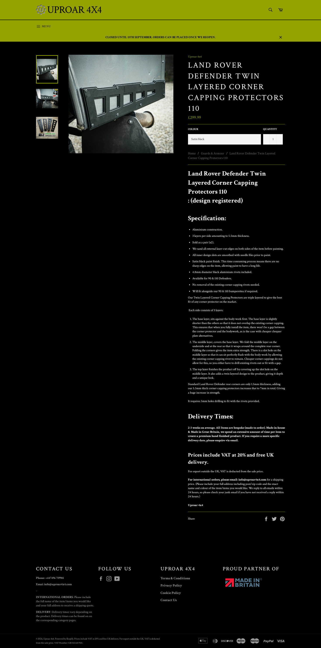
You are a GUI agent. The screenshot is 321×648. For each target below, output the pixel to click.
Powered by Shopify (64, 638)
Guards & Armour (212, 153)
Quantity (270, 129)
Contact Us (168, 600)
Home (192, 153)
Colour (193, 129)
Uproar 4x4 (48, 638)
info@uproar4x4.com (252, 480)
